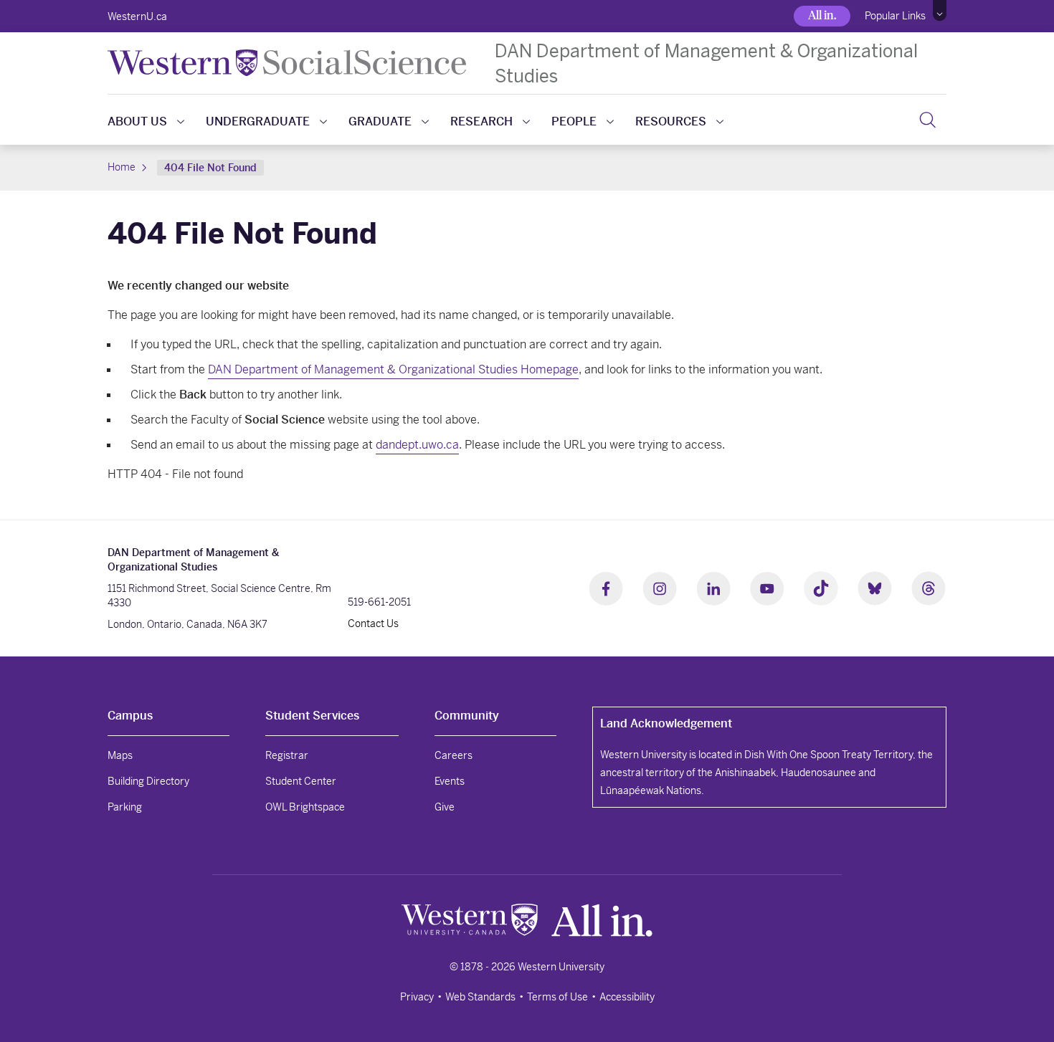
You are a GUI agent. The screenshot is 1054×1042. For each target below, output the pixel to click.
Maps (120, 755)
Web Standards (480, 996)
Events (450, 781)
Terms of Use (557, 996)
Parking (125, 806)
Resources (670, 121)
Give (445, 806)
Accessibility (627, 996)
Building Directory (148, 781)
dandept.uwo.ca (417, 444)
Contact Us (373, 623)
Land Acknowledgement (666, 723)
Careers (454, 755)
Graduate (380, 121)
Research (481, 121)
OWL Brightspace (305, 806)
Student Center (300, 781)
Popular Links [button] (895, 15)
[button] (939, 10)
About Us (137, 121)
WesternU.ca (137, 16)
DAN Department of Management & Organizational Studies (706, 63)
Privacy (417, 996)
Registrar (286, 755)
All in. (822, 15)
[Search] (927, 119)
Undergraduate (258, 121)
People (574, 121)
